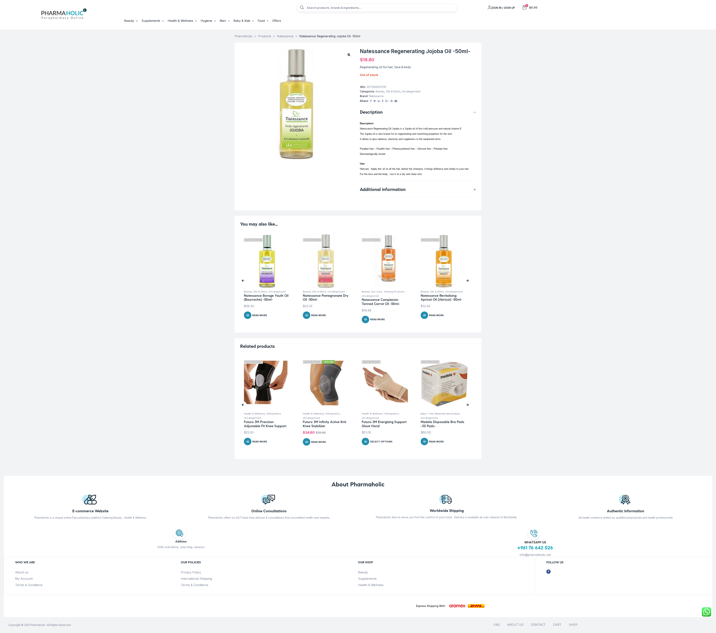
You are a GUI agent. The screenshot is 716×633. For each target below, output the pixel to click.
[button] (348, 54)
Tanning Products (394, 291)
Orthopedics (273, 413)
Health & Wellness (254, 413)
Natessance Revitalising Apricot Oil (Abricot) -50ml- (441, 298)
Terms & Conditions (29, 585)
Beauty (380, 91)
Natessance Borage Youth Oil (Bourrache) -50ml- (266, 298)
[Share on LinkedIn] (379, 101)
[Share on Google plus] (387, 101)
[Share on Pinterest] (392, 101)
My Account (24, 578)
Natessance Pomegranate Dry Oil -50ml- (325, 298)
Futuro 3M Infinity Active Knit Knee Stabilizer (324, 424)
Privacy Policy (191, 572)
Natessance (376, 96)
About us (21, 572)
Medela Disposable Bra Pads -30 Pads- (442, 424)
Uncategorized (411, 91)
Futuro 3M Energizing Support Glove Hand (384, 424)
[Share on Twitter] (375, 101)
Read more (259, 315)
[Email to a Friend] (396, 101)
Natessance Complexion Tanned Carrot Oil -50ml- (381, 302)
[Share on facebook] (371, 101)
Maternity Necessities (447, 413)
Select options (381, 441)
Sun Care (376, 291)
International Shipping (196, 578)
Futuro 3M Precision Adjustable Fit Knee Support (265, 424)
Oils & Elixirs (393, 91)
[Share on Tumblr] (382, 101)
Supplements (367, 578)
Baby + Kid (427, 413)
